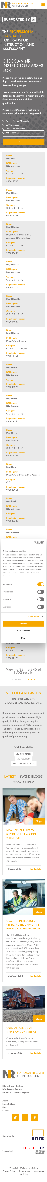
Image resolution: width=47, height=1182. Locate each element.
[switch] (40, 592)
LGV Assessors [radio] (12, 124)
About (5, 1100)
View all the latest (23, 782)
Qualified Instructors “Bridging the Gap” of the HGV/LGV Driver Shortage (23, 924)
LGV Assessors (23, 759)
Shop (4, 1107)
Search (22, 141)
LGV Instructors (23, 754)
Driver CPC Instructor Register (15, 1092)
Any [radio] (7, 120)
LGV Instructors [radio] (23, 120)
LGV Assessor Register (12, 1089)
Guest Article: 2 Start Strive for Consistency (21, 1029)
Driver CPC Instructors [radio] (16, 128)
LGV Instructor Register (12, 1086)
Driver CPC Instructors (24, 763)
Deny (23, 638)
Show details (33, 617)
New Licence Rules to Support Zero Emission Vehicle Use (21, 834)
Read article (35, 868)
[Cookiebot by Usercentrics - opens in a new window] (33, 542)
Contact (6, 1110)
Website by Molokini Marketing (23, 1167)
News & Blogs (8, 1103)
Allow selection (23, 631)
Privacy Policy (9, 1171)
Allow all (23, 624)
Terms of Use (24, 1171)
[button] (18, 679)
